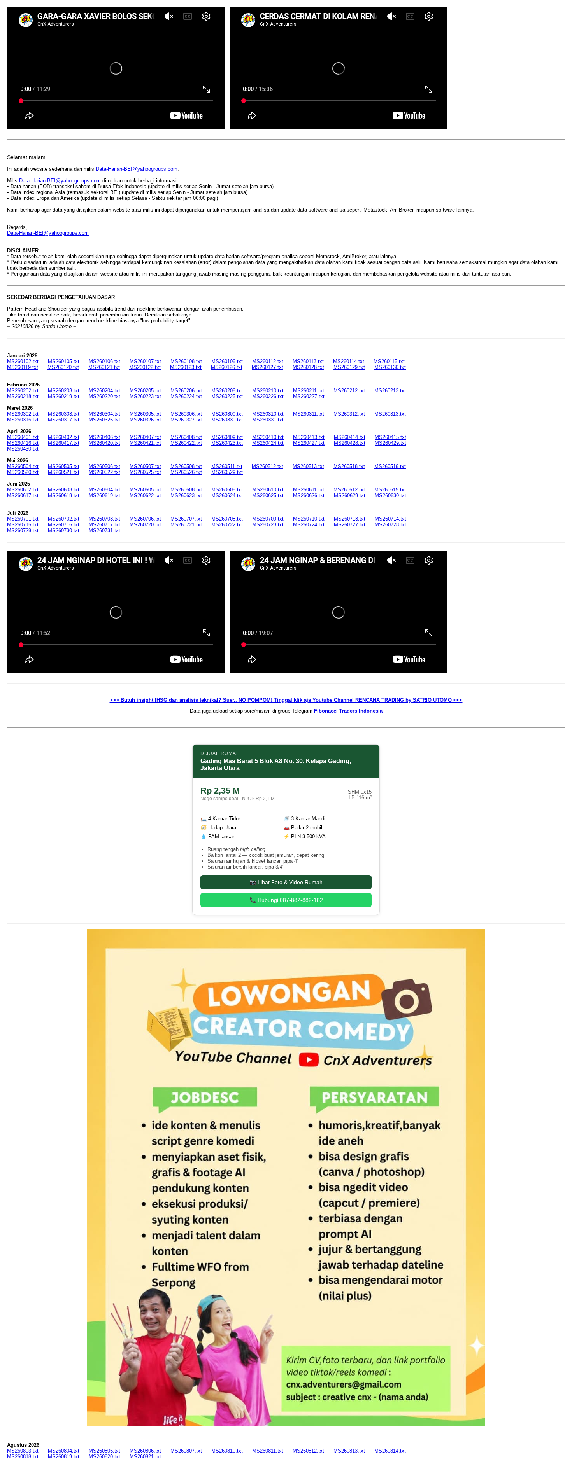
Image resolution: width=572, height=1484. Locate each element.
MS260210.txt (268, 390)
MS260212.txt (349, 390)
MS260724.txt (309, 525)
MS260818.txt (23, 1457)
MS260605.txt (145, 490)
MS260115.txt (389, 361)
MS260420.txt (104, 443)
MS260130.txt (390, 367)
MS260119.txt (22, 367)
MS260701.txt (23, 519)
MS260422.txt (186, 443)
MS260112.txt (267, 361)
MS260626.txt (309, 495)
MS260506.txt (104, 466)
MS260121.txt (104, 367)
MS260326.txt (145, 420)
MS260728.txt (390, 525)
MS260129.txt (349, 367)
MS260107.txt (145, 361)
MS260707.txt (186, 519)
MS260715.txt (23, 525)
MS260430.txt (23, 449)
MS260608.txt (186, 490)
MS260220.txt (104, 396)
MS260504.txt (23, 466)
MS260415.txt (390, 437)
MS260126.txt (226, 367)
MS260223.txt (145, 396)
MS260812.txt (308, 1451)
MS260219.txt (63, 396)
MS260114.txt (348, 361)
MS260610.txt (268, 490)
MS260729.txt (23, 530)
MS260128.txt (308, 367)
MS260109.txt (227, 361)
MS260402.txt (63, 437)
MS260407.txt (145, 437)
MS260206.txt (186, 390)
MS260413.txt (309, 437)
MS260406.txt (104, 437)
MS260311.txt (308, 414)
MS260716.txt (63, 525)
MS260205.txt (145, 390)
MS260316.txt (23, 420)
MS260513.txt (308, 466)
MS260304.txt (104, 414)
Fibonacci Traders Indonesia (348, 711)
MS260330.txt (227, 420)
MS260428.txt (349, 443)
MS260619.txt (104, 495)
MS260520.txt (23, 472)
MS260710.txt (309, 519)
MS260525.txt (145, 472)
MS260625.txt (268, 495)
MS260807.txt (186, 1451)
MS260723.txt (268, 525)
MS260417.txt (63, 443)
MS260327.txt (186, 420)
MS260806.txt (145, 1451)
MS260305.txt (145, 414)
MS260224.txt (186, 396)
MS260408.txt (186, 437)
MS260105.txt (63, 361)
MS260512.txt (267, 466)
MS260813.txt (349, 1451)
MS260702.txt (63, 519)
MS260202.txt (23, 390)
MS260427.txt (309, 443)
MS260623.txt (186, 495)
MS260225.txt (227, 396)
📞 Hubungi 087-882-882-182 (286, 900)
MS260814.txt (390, 1451)
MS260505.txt (63, 466)
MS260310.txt (268, 414)
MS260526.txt (186, 472)
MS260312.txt (349, 414)
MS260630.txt (390, 495)
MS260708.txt (227, 519)
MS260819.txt (63, 1457)
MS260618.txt (63, 495)
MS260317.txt (63, 420)
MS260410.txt (268, 437)
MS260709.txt (268, 519)
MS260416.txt (23, 443)
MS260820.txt (104, 1457)
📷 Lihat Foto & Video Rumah (286, 882)
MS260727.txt (349, 525)
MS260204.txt (104, 390)
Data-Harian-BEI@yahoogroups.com (136, 169)
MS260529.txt (227, 472)
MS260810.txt (227, 1451)
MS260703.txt (104, 519)
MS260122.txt (145, 367)
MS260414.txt (349, 437)
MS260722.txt (227, 525)
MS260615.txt (390, 490)
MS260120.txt (63, 367)
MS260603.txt (63, 490)
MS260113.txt (308, 361)
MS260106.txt (104, 361)
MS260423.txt (227, 443)
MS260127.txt (267, 367)
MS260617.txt (23, 495)
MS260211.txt (308, 390)
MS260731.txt (104, 530)
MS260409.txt (227, 437)
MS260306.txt (186, 414)
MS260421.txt (145, 443)
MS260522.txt (104, 472)
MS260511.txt (226, 466)
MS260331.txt (268, 420)
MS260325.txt (104, 420)
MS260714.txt (390, 519)
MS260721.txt (186, 525)
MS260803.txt (23, 1451)
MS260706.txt (145, 519)
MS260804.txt (63, 1451)
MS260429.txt (390, 443)
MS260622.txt (145, 495)
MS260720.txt (145, 525)
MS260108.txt (186, 361)
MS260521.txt (63, 472)
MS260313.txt (390, 414)
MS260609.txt (227, 490)
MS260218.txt (23, 396)
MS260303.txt (63, 414)
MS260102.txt (23, 361)
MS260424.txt (268, 443)
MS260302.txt (23, 414)
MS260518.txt (349, 466)
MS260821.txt (145, 1457)
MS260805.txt (104, 1451)
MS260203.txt (63, 390)
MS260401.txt (23, 437)
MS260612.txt (349, 490)
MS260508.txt (186, 466)
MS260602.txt (23, 490)
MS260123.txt (186, 367)
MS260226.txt (268, 396)
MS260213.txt (390, 390)
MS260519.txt (390, 466)
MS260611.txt (308, 490)
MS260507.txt (145, 466)
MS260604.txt (104, 490)
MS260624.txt (227, 495)
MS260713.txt (349, 519)
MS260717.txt (104, 525)
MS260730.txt (63, 530)
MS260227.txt (309, 396)
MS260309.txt (227, 414)
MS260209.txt (227, 390)
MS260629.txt (349, 495)
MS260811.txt (267, 1451)
